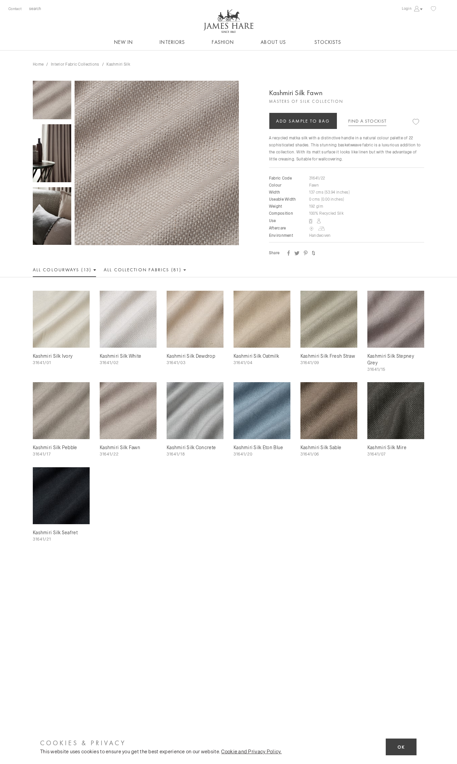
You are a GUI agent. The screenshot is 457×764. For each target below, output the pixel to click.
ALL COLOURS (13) (63, 270)
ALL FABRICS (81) (143, 270)
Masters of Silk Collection (306, 101)
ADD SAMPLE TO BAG (303, 121)
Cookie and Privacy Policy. (251, 751)
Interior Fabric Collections (75, 64)
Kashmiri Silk (118, 64)
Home (38, 64)
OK (401, 747)
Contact (14, 8)
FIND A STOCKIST (367, 121)
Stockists (327, 42)
